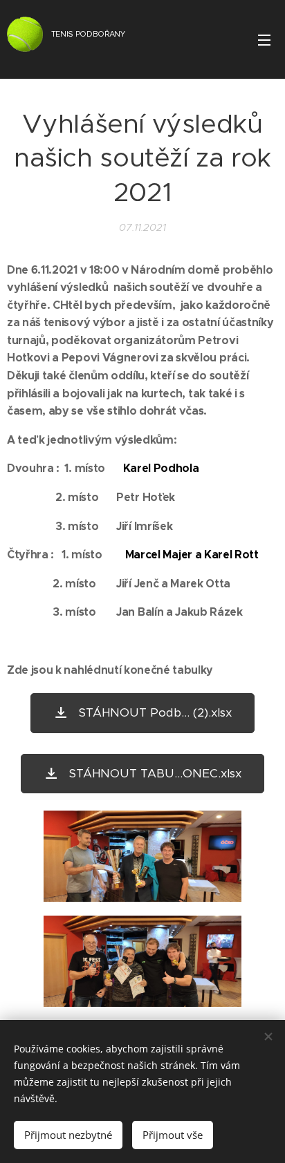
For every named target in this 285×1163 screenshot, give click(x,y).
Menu (264, 39)
